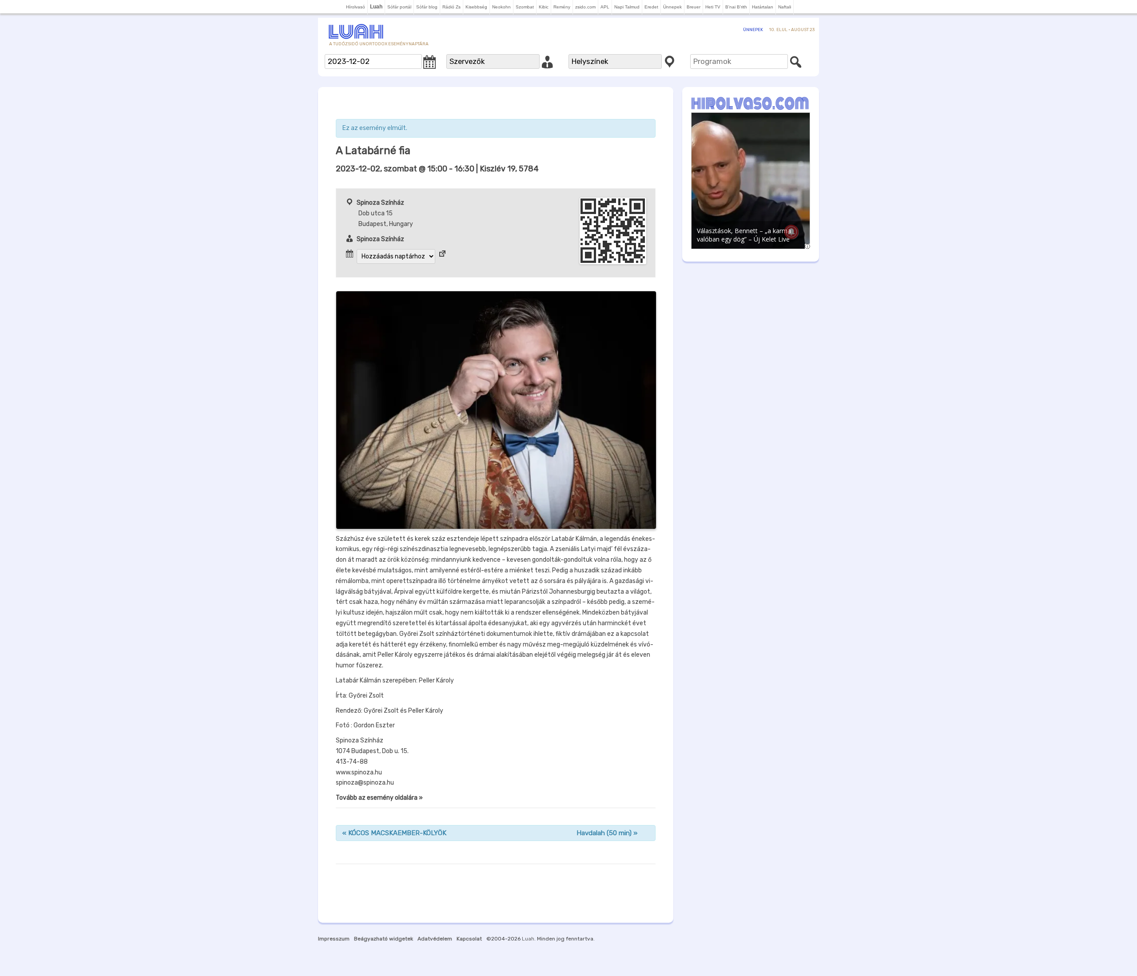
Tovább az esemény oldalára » (379, 797)
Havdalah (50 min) (606, 833)
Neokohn (501, 6)
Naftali (784, 6)
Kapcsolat (469, 939)
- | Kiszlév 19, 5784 (437, 169)
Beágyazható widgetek (383, 939)
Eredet (651, 6)
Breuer (693, 6)
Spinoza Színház (380, 202)
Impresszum (334, 939)
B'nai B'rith (736, 6)
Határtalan (762, 6)
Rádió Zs (451, 6)
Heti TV (712, 6)
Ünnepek (672, 6)
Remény (561, 6)
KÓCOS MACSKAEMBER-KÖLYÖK (394, 833)
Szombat (525, 6)
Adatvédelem (434, 939)
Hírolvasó (355, 6)
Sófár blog (426, 6)
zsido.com (585, 6)
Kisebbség (476, 6)
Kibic (544, 6)
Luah (528, 939)
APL (604, 6)
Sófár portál (399, 6)
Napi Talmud (627, 6)
